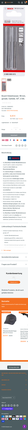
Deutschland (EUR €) (7, 397)
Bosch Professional (12, 110)
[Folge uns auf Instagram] (8, 405)
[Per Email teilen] (25, 145)
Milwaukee (5, 328)
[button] (24, 426)
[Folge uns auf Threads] (6, 405)
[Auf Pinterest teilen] (19, 145)
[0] (25, 2)
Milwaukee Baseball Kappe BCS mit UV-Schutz (9, 331)
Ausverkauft (14, 135)
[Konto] (22, 2)
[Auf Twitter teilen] (22, 145)
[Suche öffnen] (19, 2)
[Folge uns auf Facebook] (3, 405)
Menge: (3, 129)
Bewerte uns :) (14, 282)
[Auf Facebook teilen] (16, 145)
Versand (20, 118)
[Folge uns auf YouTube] (11, 405)
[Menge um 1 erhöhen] (20, 129)
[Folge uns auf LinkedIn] (17, 405)
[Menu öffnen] (2, 2)
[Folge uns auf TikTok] (14, 405)
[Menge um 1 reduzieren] (11, 129)
